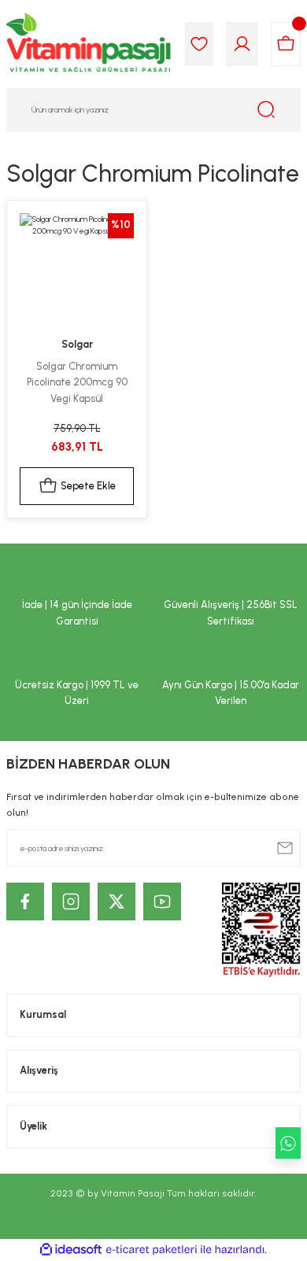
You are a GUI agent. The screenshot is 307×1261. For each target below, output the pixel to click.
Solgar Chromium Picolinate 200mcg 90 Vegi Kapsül (77, 382)
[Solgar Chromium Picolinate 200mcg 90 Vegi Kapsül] (77, 270)
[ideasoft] (70, 1250)
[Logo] (89, 44)
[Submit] (285, 848)
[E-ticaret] (151, 1249)
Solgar (77, 344)
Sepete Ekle (88, 486)
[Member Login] (242, 44)
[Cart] (286, 44)
